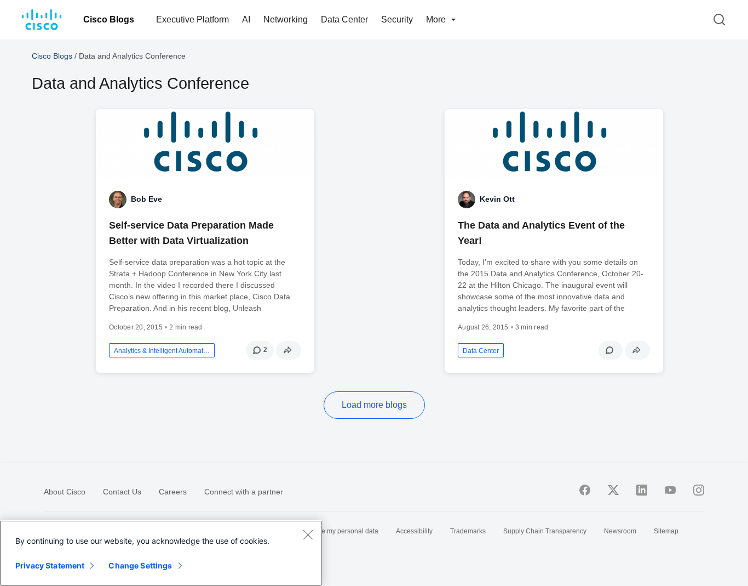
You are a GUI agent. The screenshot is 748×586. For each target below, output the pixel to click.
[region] (161, 553)
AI (246, 19)
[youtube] (670, 490)
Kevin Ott (497, 199)
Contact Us (122, 491)
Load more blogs (374, 404)
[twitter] (613, 490)
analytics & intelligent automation (162, 351)
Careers (173, 491)
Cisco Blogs (108, 19)
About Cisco (64, 491)
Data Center (344, 19)
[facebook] (584, 490)
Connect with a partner (243, 491)
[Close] (307, 534)
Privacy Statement (49, 565)
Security (397, 19)
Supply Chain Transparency (544, 531)
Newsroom (620, 531)
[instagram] (698, 490)
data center (481, 351)
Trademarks (468, 531)
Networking (285, 19)
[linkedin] (641, 490)
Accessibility (414, 531)
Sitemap (666, 531)
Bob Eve (146, 199)
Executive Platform (192, 19)
